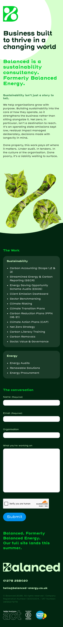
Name (13, 397)
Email (12, 413)
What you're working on (17, 445)
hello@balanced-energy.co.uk (25, 588)
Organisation (11, 429)
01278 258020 (15, 581)
